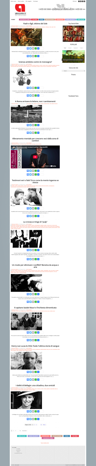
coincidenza (29, 388)
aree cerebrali (30, 65)
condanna (39, 388)
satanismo (21, 350)
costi (49, 270)
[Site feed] (84, 1)
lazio (37, 311)
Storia (41, 19)
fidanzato (35, 226)
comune (38, 103)
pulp (35, 227)
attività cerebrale (36, 65)
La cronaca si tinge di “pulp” (35, 221)
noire (17, 227)
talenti (53, 103)
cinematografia (37, 225)
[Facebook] (79, 1)
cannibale (29, 225)
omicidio (20, 227)
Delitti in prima (13, 1)
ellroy (26, 226)
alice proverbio (20, 65)
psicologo (33, 144)
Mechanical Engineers (49, 271)
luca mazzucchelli (23, 144)
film (38, 226)
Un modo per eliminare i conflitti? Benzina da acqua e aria (35, 266)
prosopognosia (51, 185)
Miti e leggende (28, 1)
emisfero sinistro (26, 185)
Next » (44, 424)
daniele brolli (13, 226)
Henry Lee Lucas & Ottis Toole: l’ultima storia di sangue (35, 346)
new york (55, 271)
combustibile (46, 270)
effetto (21, 226)
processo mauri (47, 311)
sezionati (15, 228)
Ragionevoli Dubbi (25, 19)
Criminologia (35, 1)
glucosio (57, 65)
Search (75, 1)
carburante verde (34, 270)
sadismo (14, 350)
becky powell (21, 349)
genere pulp (52, 226)
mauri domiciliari (41, 311)
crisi (51, 270)
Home (13, 19)
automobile (25, 270)
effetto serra (13, 271)
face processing (32, 185)
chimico (38, 270)
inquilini (41, 103)
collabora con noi (18, 453)
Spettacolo (76, 48)
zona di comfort (38, 144)
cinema (32, 225)
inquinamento (37, 271)
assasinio (17, 349)
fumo (26, 271)
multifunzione (28, 66)
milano (30, 144)
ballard (23, 225)
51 (41, 424)
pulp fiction (39, 227)
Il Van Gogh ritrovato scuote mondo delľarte (72, 59)
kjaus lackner (42, 271)
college (42, 270)
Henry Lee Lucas (49, 349)
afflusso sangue (15, 65)
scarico (17, 272)
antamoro (35, 103)
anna (13, 388)
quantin (46, 227)
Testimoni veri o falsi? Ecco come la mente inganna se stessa (35, 181)
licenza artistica (13, 227)
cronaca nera (49, 225)
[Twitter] (81, 1)
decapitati (17, 226)
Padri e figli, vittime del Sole (35, 23)
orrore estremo (24, 227)
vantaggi (24, 272)
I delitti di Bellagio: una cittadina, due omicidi (35, 385)
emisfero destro (20, 185)
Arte (65, 48)
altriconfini (25, 65)
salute (15, 272)
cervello (40, 65)
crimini (34, 349)
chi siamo (18, 448)
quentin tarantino (54, 227)
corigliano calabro (43, 225)
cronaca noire (54, 225)
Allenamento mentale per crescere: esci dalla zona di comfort (35, 139)
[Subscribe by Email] (83, 1)
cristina (45, 388)
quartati (49, 227)
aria (22, 270)
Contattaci (18, 450)
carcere (25, 388)
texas (24, 350)
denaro (53, 270)
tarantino (19, 228)
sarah (18, 350)
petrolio (12, 272)
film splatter (41, 226)
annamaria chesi (17, 388)
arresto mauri (18, 311)
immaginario (57, 226)
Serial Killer (81, 19)
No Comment (29, 25)
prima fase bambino (44, 185)
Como (35, 388)
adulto (13, 185)
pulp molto (43, 227)
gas (27, 271)
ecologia (56, 270)
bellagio (22, 388)
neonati (39, 185)
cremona (28, 311)
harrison (33, 271)
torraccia (55, 103)
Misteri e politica (21, 1)
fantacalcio (32, 311)
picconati (32, 227)
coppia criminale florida (28, 349)
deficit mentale (43, 349)
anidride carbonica (18, 270)
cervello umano (45, 65)
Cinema (69, 48)
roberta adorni (54, 66)
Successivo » (24, 430)
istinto (37, 185)
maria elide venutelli (22, 66)
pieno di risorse (43, 66)
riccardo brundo (46, 103)
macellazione (55, 349)
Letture (81, 48)
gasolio (30, 271)
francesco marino (15, 25)
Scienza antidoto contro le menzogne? (35, 62)
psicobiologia (48, 66)
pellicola (29, 227)
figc (34, 311)
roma (50, 103)
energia (16, 271)
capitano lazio (23, 311)
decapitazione (37, 349)
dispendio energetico (52, 65)
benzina (29, 270)
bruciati (26, 225)
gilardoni (48, 388)
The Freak (34, 19)
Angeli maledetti (70, 19)
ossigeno (38, 66)
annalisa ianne (18, 225)
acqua (13, 270)
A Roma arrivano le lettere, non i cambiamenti (35, 101)
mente (28, 144)
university (21, 272)
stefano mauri (52, 311)
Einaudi (23, 226)
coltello (33, 388)
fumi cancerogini (21, 271)
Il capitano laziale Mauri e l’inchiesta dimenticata (35, 307)
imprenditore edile (53, 388)
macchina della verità (14, 66)
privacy (18, 451)
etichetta (32, 226)
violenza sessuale (28, 350)
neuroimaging (33, 66)
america (13, 349)
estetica (29, 226)
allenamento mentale (15, 144)
